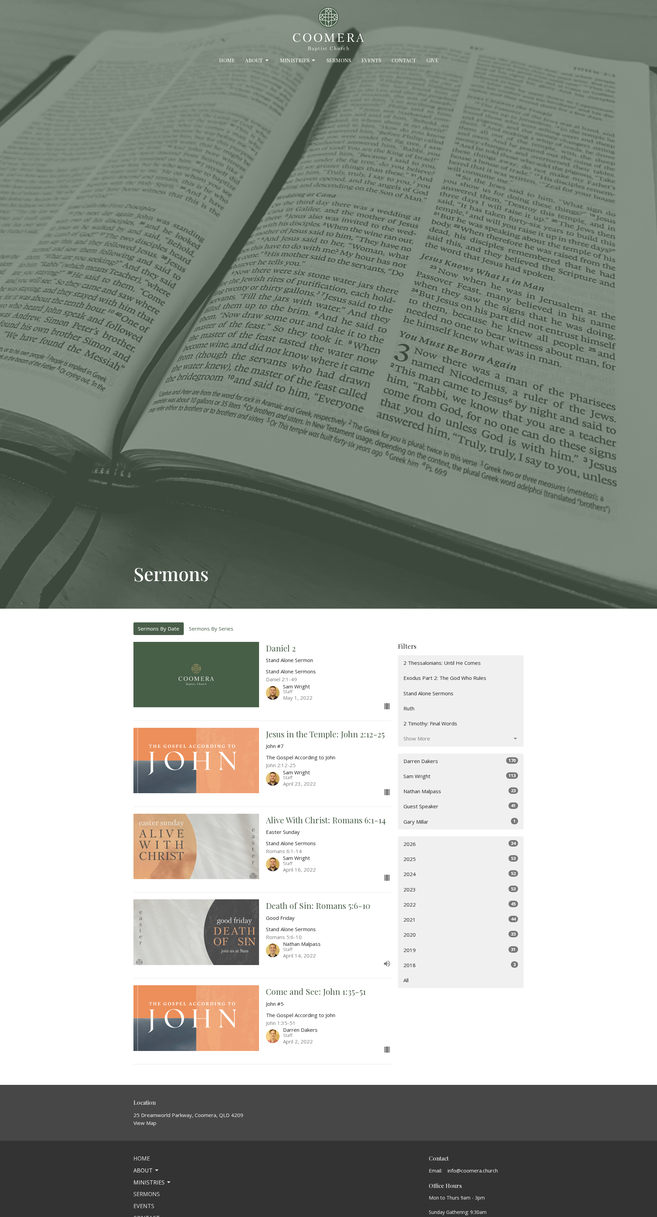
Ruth (408, 708)
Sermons (338, 60)
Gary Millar (459, 821)
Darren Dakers (459, 760)
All (406, 980)
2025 (459, 858)
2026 (459, 843)
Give (432, 60)
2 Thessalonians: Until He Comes (442, 662)
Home (227, 60)
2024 (459, 873)
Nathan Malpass (459, 791)
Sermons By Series (211, 628)
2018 (459, 964)
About (254, 60)
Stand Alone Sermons (428, 693)
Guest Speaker (459, 806)
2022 (459, 904)
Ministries (294, 60)
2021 (459, 919)
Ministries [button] (149, 1182)
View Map (144, 1122)
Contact (403, 60)
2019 (459, 949)
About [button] (143, 1170)
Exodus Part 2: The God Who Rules (444, 677)
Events (371, 60)
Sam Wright (459, 775)
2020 (459, 934)
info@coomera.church (473, 1170)
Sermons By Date (158, 628)
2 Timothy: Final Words (430, 723)
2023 (459, 889)
